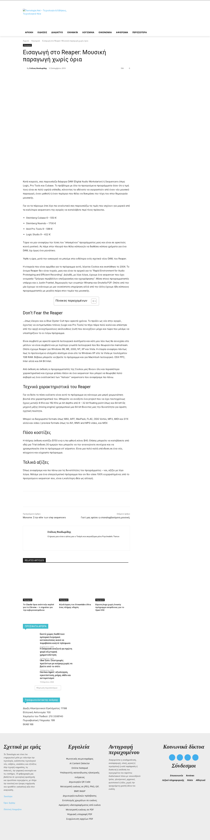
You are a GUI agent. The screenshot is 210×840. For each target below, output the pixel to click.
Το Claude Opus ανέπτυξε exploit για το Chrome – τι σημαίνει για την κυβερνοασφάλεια (38, 607)
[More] (78, 76)
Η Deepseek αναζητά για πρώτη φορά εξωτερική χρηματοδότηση (56, 651)
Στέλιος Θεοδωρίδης (38, 68)
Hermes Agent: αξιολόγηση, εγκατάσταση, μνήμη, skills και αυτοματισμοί (55, 675)
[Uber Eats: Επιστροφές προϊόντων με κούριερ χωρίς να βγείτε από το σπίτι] (30, 664)
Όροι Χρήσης (9, 803)
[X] (57, 76)
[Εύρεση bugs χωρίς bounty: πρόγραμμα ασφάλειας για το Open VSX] (111, 578)
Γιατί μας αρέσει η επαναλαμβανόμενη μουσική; (105, 517)
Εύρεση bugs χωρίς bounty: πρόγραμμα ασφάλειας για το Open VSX (109, 607)
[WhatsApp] (71, 76)
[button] (165, 786)
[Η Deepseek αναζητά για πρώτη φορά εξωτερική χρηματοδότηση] (30, 652)
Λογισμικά (35, 40)
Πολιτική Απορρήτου (13, 809)
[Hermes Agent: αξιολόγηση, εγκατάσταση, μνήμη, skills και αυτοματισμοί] (30, 676)
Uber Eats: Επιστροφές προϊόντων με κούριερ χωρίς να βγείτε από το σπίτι (56, 663)
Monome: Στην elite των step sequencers (44, 517)
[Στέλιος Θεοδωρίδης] (25, 68)
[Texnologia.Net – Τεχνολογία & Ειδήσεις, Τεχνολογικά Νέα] (47, 17)
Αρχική (26, 40)
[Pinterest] (64, 76)
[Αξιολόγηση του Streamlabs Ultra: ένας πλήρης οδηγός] (75, 578)
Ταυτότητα (8, 796)
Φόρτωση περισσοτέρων (46, 687)
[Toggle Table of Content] (92, 301)
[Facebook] (50, 76)
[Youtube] (195, 757)
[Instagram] (54, 541)
